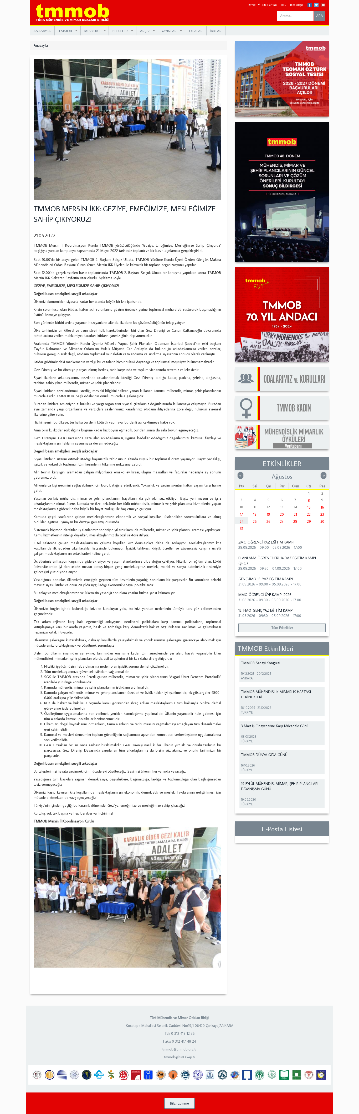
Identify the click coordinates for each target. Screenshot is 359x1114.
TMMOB (63, 31)
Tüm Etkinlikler (282, 627)
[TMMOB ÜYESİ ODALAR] (282, 379)
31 (241, 528)
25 (255, 521)
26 (268, 521)
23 (322, 514)
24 (241, 521)
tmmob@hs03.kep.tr (179, 1057)
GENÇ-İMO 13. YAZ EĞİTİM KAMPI (265, 579)
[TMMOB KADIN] (282, 408)
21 (295, 514)
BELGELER (118, 31)
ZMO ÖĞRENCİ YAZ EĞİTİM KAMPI (266, 542)
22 (309, 514)
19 (268, 514)
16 (322, 507)
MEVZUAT (90, 31)
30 (322, 521)
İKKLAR (216, 31)
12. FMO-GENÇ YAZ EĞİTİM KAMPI (266, 610)
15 (309, 507)
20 (282, 514)
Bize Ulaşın (297, 5)
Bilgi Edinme (179, 1103)
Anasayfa (41, 45)
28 (295, 521)
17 (241, 514)
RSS (283, 5)
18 (255, 514)
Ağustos (282, 476)
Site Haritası (269, 5)
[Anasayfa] (74, 12)
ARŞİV (143, 31)
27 (282, 521)
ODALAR (196, 31)
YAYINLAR (167, 31)
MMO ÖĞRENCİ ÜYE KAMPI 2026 (264, 594)
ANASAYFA (42, 31)
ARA (319, 15)
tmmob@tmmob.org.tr (179, 1049)
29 (309, 521)
